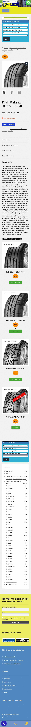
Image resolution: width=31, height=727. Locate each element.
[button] (26, 63)
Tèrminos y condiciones (12, 663)
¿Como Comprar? (7, 717)
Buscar (15, 724)
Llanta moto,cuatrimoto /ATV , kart (16, 479)
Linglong (10, 548)
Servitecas (8, 689)
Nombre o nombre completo (9, 607)
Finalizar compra (10, 685)
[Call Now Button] (4, 723)
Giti (9, 522)
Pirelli (10, 50)
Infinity (10, 540)
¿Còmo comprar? (9, 656)
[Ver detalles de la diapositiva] (8, 640)
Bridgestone (11, 501)
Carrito (7, 678)
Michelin (10, 553)
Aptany (9, 493)
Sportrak (10, 571)
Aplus (9, 490)
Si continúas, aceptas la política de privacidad (13, 618)
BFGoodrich (11, 498)
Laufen (9, 545)
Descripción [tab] (6, 140)
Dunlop (9, 514)
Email (3, 612)
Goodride (10, 527)
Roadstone (10, 563)
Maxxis (9, 550)
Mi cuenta (7, 682)
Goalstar (10, 524)
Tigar (9, 574)
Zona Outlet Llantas (11, 584)
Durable (10, 517)
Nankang (10, 556)
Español (7, 1)
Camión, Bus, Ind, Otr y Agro (14, 476)
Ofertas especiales (11, 582)
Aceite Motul (9, 471)
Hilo (9, 537)
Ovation (10, 558)
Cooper (9, 509)
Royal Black (11, 566)
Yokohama (10, 579)
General (10, 519)
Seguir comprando (8, 124)
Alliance (10, 488)
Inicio (6, 48)
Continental (11, 506)
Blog (5, 692)
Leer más (15, 427)
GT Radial (10, 532)
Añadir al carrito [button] (15, 282)
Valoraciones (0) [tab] (8, 150)
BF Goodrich (11, 496)
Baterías (8, 473)
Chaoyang (10, 504)
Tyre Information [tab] (8, 155)
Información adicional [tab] (10, 145)
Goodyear (10, 529)
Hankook (10, 535)
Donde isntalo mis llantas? (14, 660)
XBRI (9, 576)
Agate (9, 485)
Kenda (9, 543)
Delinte (10, 511)
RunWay (9, 569)
